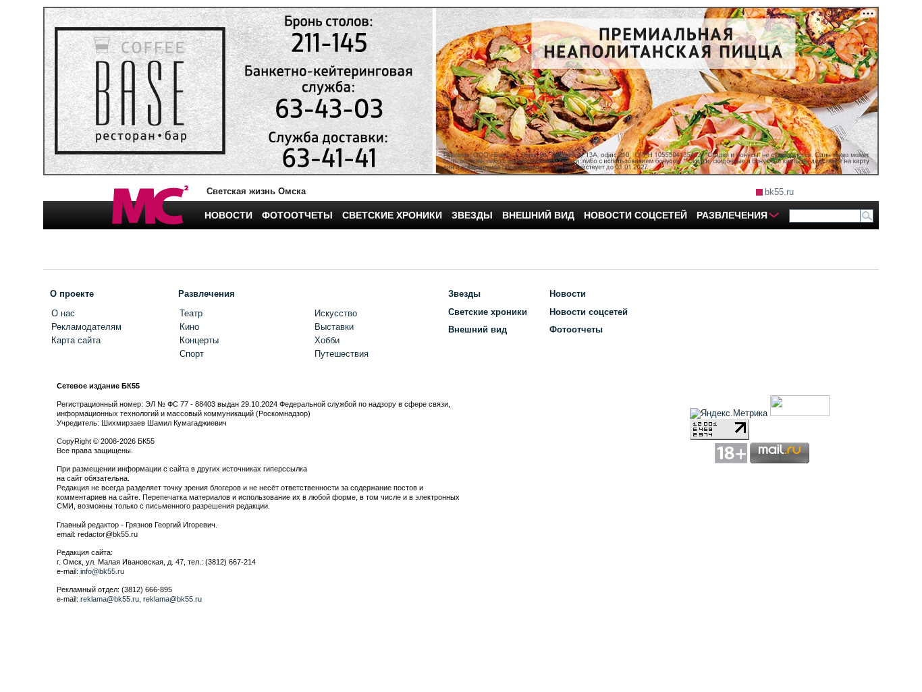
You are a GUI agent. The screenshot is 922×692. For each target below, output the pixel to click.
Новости (567, 294)
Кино (189, 327)
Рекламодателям (86, 327)
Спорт (192, 354)
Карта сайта (76, 340)
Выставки (334, 327)
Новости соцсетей (588, 312)
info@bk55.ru (102, 571)
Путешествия (342, 354)
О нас (63, 313)
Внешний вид (477, 329)
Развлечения (206, 294)
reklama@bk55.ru (109, 599)
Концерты (199, 340)
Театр (191, 313)
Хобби (327, 340)
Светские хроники (487, 312)
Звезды (464, 294)
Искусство (336, 313)
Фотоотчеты (576, 329)
